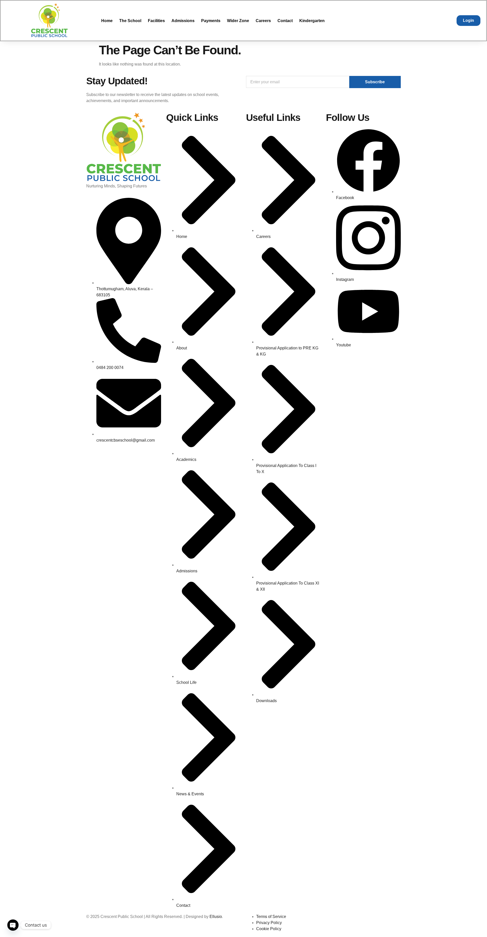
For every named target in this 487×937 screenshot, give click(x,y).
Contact (285, 21)
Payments (210, 21)
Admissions (183, 21)
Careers (263, 21)
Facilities (156, 21)
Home (107, 21)
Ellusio (216, 916)
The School (130, 21)
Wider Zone (238, 21)
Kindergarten (312, 21)
